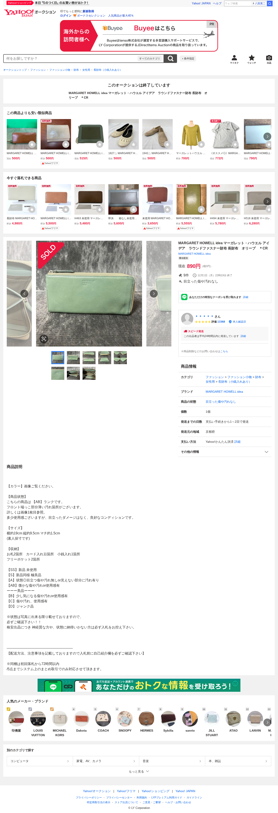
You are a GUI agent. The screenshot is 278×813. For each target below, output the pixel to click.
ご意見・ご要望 (151, 802)
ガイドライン (194, 797)
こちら (224, 351)
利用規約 (142, 797)
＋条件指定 (187, 58)
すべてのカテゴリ (149, 58)
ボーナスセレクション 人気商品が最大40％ (105, 15)
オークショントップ (15, 69)
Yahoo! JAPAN (201, 3)
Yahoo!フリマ (126, 791)
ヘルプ (217, 3)
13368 (221, 321)
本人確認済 (239, 321)
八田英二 (260, 3)
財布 (76, 69)
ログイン (65, 15)
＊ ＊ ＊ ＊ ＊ (204, 316)
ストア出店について (126, 802)
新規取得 (88, 11)
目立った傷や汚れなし (221, 401)
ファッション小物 (59, 69)
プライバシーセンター (119, 797)
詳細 (245, 297)
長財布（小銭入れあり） (108, 69)
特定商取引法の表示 (98, 802)
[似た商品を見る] (44, 339)
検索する (170, 58)
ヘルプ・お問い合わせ (178, 802)
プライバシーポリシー (89, 797)
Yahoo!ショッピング (155, 791)
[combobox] (70, 58)
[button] (224, 452)
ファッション (38, 69)
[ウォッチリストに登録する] (31, 144)
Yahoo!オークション (97, 791)
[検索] (270, 3)
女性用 (86, 69)
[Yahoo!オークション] (30, 10)
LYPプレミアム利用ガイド (166, 797)
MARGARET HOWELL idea (194, 253)
